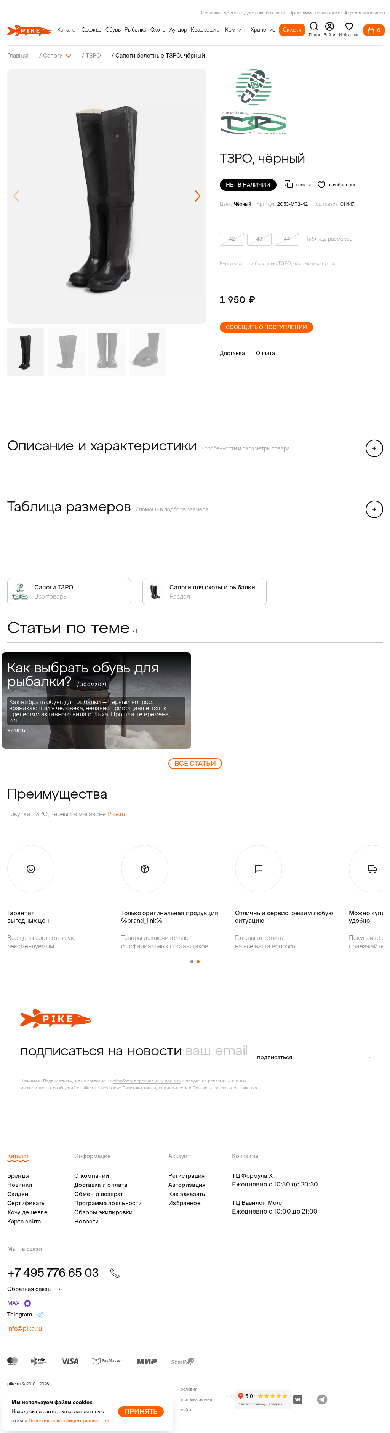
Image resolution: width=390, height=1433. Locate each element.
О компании (91, 1175)
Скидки (292, 30)
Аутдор (178, 30)
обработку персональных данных (147, 1081)
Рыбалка (136, 30)
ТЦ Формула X (252, 1175)
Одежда (92, 30)
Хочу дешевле (27, 1212)
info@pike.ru (24, 1328)
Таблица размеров (329, 239)
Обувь (113, 30)
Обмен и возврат (98, 1194)
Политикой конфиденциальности (69, 1420)
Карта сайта (24, 1221)
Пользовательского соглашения (225, 1088)
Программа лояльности (314, 13)
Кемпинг (236, 30)
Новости (86, 1221)
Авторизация (186, 1185)
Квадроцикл (206, 30)
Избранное (184, 1203)
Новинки (210, 13)
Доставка (232, 353)
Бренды (232, 13)
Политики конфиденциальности (155, 1088)
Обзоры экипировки (103, 1212)
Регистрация (186, 1175)
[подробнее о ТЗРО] (254, 102)
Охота (158, 30)
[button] (197, 196)
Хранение (263, 30)
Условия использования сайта (196, 1399)
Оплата (265, 353)
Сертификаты (26, 1203)
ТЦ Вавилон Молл (258, 1202)
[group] (107, 196)
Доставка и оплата (264, 13)
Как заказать (186, 1194)
